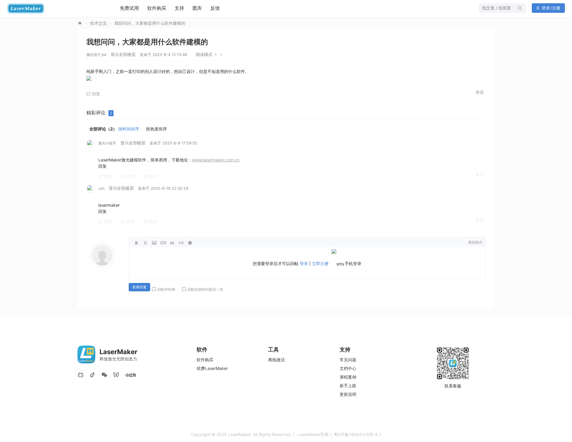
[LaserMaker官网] (30, 12)
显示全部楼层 (123, 54)
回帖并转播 (166, 289)
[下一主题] (221, 54)
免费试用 (129, 8)
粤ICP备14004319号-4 (356, 434)
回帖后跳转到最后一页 (205, 289)
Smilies (190, 243)
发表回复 (139, 287)
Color (145, 243)
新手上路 (348, 385)
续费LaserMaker (212, 368)
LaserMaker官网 (79, 23)
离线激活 (276, 359)
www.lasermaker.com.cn (216, 159)
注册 (556, 7)
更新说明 (348, 394)
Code (181, 243)
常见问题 (348, 359)
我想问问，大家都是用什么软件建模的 (149, 23)
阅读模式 (204, 54)
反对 (152, 176)
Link (163, 243)
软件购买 (156, 8)
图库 (197, 8)
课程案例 (348, 376)
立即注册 (320, 263)
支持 (179, 8)
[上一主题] (216, 54)
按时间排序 (128, 128)
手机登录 (353, 263)
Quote (172, 243)
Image (154, 243)
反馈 (215, 8)
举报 (479, 92)
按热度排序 (156, 128)
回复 (95, 93)
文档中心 (348, 368)
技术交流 (98, 23)
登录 (546, 7)
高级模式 (475, 242)
